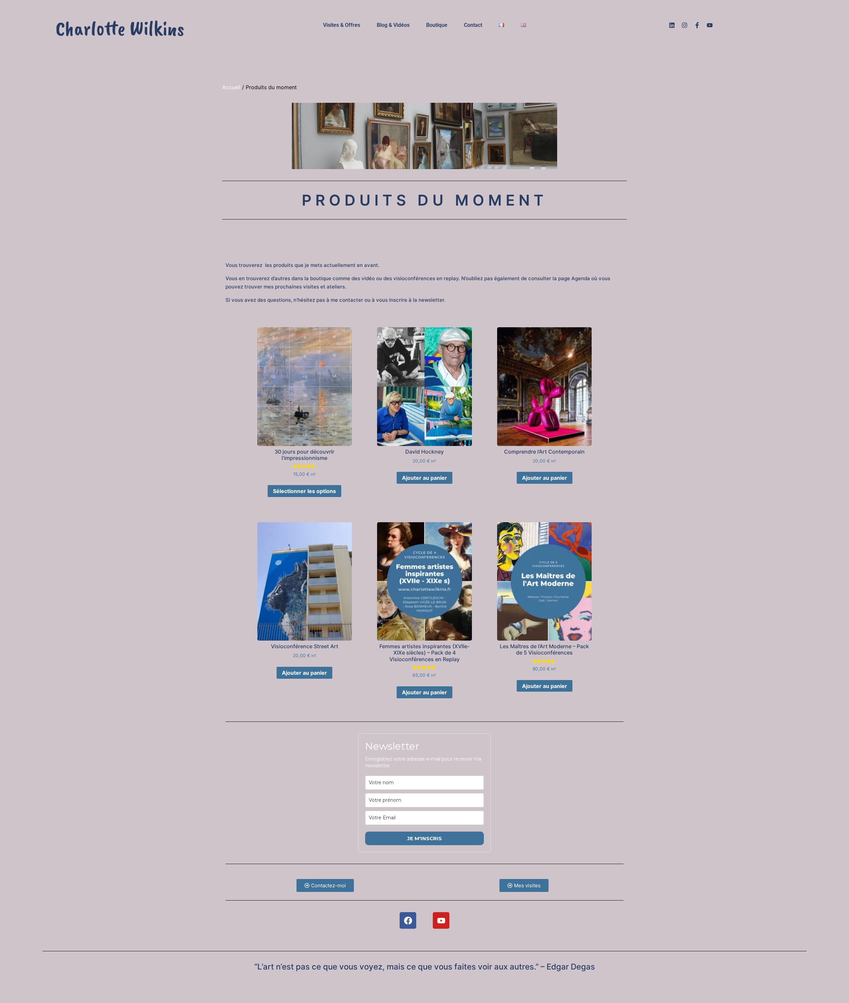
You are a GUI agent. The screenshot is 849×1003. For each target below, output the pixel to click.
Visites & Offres (341, 25)
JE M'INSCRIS (424, 838)
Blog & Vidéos (393, 25)
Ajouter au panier (424, 477)
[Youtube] (710, 25)
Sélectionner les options (304, 491)
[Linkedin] (672, 25)
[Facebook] (408, 920)
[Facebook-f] (697, 25)
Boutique (436, 25)
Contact (473, 25)
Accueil (231, 87)
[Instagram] (684, 25)
